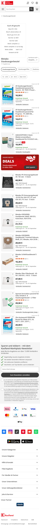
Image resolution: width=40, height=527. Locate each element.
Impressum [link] (4, 520)
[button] (8, 69)
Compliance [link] (14, 520)
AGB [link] (32, 520)
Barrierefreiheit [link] (32, 524)
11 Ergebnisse (5, 64)
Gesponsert (34, 84)
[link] (27, 3)
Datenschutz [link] (24, 520)
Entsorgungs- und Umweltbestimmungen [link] (13, 524)
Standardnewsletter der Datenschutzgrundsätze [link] (26, 383)
